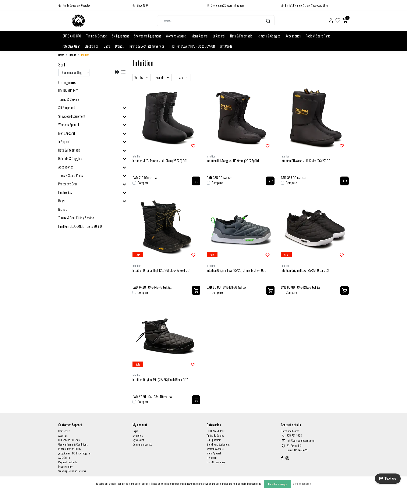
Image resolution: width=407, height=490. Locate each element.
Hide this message (277, 484)
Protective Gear (70, 46)
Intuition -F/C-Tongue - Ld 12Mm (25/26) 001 (159, 160)
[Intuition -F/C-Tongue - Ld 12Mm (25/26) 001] (166, 118)
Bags (107, 46)
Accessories (293, 36)
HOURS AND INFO (71, 36)
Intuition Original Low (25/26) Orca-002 (305, 270)
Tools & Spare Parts (318, 36)
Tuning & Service (96, 36)
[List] (123, 72)
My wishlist (138, 440)
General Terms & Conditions (73, 444)
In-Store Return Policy (69, 448)
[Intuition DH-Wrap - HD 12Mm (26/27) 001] (315, 118)
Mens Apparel (200, 36)
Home (61, 55)
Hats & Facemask (241, 36)
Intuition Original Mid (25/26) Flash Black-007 (160, 379)
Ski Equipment (120, 36)
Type (180, 77)
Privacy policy (65, 466)
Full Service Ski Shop (69, 440)
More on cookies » (302, 483)
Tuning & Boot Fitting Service (146, 46)
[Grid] (117, 72)
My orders (137, 435)
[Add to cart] (196, 181)
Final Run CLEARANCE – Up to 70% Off (192, 46)
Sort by (138, 77)
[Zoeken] (268, 21)
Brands (119, 46)
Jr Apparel (219, 36)
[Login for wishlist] (193, 145)
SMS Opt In (64, 457)
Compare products (142, 444)
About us (62, 435)
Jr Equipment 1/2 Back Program (74, 453)
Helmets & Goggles (268, 36)
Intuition (85, 55)
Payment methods (67, 462)
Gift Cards (226, 46)
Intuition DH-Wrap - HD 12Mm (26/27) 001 (306, 160)
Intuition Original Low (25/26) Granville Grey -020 (236, 270)
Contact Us (64, 431)
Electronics (92, 46)
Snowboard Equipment (147, 36)
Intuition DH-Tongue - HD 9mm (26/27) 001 (233, 160)
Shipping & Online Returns (72, 471)
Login (135, 431)
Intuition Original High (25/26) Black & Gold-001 (161, 270)
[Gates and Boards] (78, 21)
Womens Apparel (176, 36)
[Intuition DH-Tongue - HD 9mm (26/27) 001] (241, 118)
